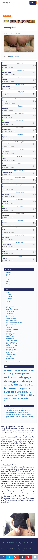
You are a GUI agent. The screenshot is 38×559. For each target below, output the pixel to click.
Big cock (14, 373)
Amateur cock (11, 370)
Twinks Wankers (11, 318)
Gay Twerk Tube (11, 324)
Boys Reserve (10, 338)
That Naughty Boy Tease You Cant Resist (18, 414)
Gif (7, 277)
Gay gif (29, 381)
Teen (19, 398)
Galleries (9, 294)
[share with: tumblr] (22, 557)
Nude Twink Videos (12, 309)
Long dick (20, 392)
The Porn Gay (10, 347)
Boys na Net (9, 313)
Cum (11, 377)
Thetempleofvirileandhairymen (15, 362)
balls (32, 370)
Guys (7, 279)
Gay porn (13, 385)
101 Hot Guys (10, 358)
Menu (33, 2)
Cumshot (15, 377)
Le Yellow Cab (10, 311)
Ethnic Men (9, 315)
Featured (7, 16)
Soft (16, 398)
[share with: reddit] (35, 557)
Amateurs (9, 272)
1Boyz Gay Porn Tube (12, 344)
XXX (10, 401)
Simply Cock (10, 336)
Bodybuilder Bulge (11, 320)
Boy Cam (8, 356)
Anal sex (11, 56)
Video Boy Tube (11, 354)
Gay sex (22, 385)
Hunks (10, 300)
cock (6, 377)
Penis (22, 395)
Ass (28, 370)
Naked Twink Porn (11, 345)
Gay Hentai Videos (12, 317)
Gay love (6, 385)
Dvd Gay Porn (10, 331)
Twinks (6, 401)
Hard (31, 385)
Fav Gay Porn (10, 335)
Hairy (27, 385)
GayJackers (9, 326)
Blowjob (8, 276)
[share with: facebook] (3, 557)
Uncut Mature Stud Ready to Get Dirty (18, 410)
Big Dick (8, 274)
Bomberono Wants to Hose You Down (17, 412)
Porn (27, 395)
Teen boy (23, 398)
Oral (16, 395)
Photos (8, 281)
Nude (13, 395)
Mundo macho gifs (11, 340)
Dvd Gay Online (11, 333)
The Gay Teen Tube (12, 329)
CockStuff (9, 327)
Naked (6, 395)
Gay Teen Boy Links (12, 351)
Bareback (17, 56)
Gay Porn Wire (10, 360)
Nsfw (9, 395)
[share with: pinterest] (28, 557)
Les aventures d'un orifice (14, 322)
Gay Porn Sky (10, 306)
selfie (6, 398)
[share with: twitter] (9, 557)
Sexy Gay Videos (11, 342)
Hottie (17, 389)
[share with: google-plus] (16, 557)
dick (6, 381)
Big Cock (11, 296)
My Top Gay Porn (11, 353)
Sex (7, 283)
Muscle (28, 392)
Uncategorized (10, 285)
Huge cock (24, 388)
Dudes (8, 292)
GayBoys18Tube (11, 349)
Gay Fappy (9, 308)
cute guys (24, 377)
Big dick (23, 373)
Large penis (10, 392)
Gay (11, 381)
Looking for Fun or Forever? (14, 409)
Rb (32, 395)
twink (28, 398)
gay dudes (20, 381)
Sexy (13, 398)
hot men (9, 388)
